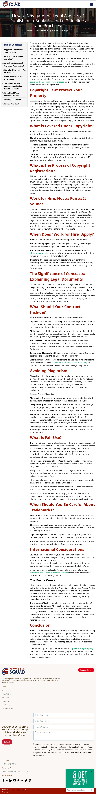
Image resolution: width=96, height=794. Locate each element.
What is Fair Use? (11, 104)
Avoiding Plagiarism (12, 100)
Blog (3, 690)
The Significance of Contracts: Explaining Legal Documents (13, 86)
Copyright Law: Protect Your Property (13, 50)
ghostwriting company (82, 648)
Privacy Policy (38, 755)
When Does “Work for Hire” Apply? (13, 78)
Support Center (86, 670)
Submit (7, 742)
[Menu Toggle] (67, 4)
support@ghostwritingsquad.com (15, 771)
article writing (6, 694)
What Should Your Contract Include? (11, 94)
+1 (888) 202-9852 (9, 764)
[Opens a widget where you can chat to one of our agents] (80, 780)
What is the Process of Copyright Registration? (14, 64)
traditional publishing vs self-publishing (69, 362)
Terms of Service (80, 752)
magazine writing (7, 708)
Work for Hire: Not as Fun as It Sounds (15, 71)
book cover (5, 698)
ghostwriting (6, 705)
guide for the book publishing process (47, 82)
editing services (7, 701)
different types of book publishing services (49, 572)
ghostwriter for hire (39, 253)
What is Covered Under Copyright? (14, 57)
